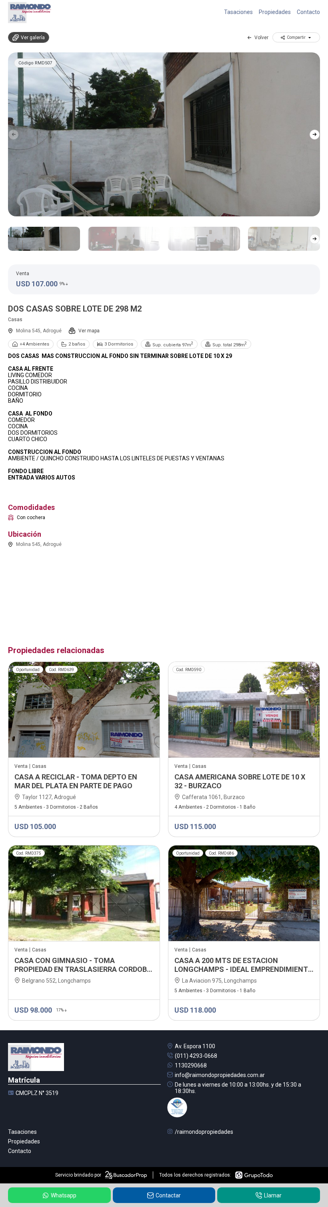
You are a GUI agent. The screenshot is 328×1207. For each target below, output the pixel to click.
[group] (164, 134)
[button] (314, 134)
